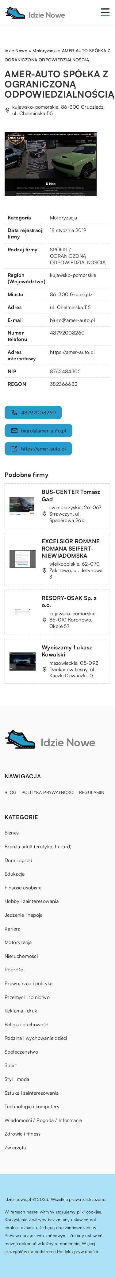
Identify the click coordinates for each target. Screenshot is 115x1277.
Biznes (12, 833)
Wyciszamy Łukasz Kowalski (67, 651)
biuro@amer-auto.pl (72, 320)
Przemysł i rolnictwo (27, 997)
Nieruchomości (21, 956)
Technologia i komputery (32, 1106)
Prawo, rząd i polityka (29, 983)
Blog (11, 792)
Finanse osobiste (23, 887)
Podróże (14, 969)
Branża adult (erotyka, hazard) (38, 846)
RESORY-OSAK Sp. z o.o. (69, 601)
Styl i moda (17, 1079)
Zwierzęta (15, 1147)
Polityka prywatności (48, 792)
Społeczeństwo (21, 1052)
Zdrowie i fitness (23, 1134)
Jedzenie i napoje (24, 915)
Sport (11, 1065)
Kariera (13, 929)
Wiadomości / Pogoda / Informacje (43, 1120)
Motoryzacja (63, 218)
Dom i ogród (18, 860)
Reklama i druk (21, 1011)
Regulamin (92, 792)
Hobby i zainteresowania (32, 901)
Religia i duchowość (26, 1024)
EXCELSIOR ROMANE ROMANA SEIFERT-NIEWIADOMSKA (71, 548)
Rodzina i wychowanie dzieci (36, 1038)
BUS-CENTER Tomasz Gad (71, 495)
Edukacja (15, 874)
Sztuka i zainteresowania (32, 1093)
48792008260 (67, 333)
